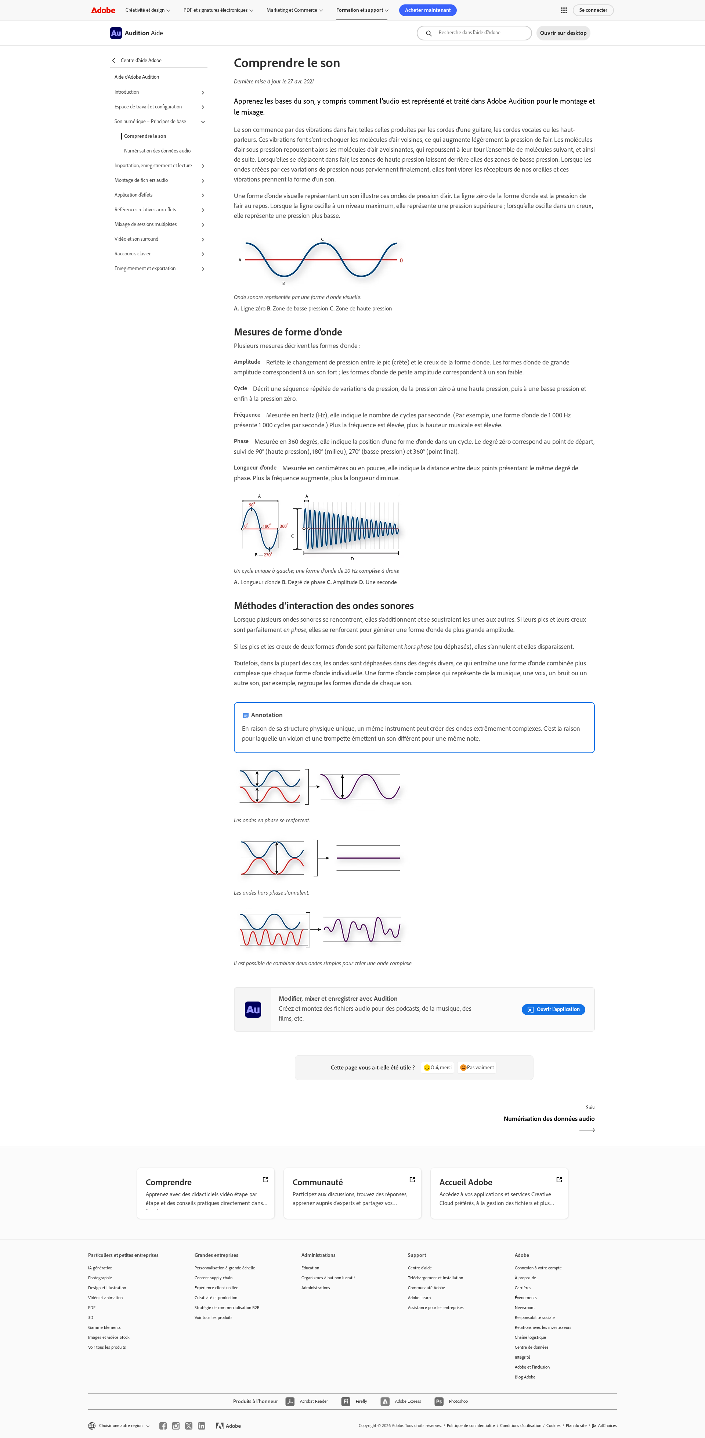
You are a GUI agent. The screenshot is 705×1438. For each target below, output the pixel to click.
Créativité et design (145, 10)
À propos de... (526, 1277)
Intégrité (522, 1357)
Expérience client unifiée (216, 1287)
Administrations (315, 1287)
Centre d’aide (420, 1267)
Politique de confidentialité (471, 1425)
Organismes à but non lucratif (328, 1277)
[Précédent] (323, 1125)
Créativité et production (216, 1297)
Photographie (100, 1277)
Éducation (310, 1267)
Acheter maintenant (428, 10)
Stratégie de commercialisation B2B (227, 1307)
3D (90, 1317)
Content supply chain (213, 1277)
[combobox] (474, 33)
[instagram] (176, 1426)
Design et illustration (107, 1287)
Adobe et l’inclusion (532, 1367)
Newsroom (525, 1307)
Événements (526, 1297)
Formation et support (359, 10)
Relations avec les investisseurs (543, 1327)
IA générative (100, 1267)
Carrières (523, 1287)
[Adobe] (103, 10)
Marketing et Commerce (292, 10)
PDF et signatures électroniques (215, 10)
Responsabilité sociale (535, 1317)
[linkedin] (201, 1426)
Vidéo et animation (105, 1297)
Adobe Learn (419, 1297)
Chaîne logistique (530, 1337)
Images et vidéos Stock (109, 1337)
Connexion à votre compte (538, 1267)
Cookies (553, 1425)
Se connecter (593, 10)
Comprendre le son (145, 136)
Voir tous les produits (107, 1347)
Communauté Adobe (426, 1287)
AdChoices (607, 1425)
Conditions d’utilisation (520, 1425)
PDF (91, 1307)
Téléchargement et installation (435, 1277)
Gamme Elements (104, 1327)
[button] (564, 10)
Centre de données (532, 1347)
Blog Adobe (525, 1377)
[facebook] (163, 1426)
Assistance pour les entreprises (436, 1307)
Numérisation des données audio (157, 151)
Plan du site (576, 1425)
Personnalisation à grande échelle (225, 1267)
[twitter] (188, 1426)
